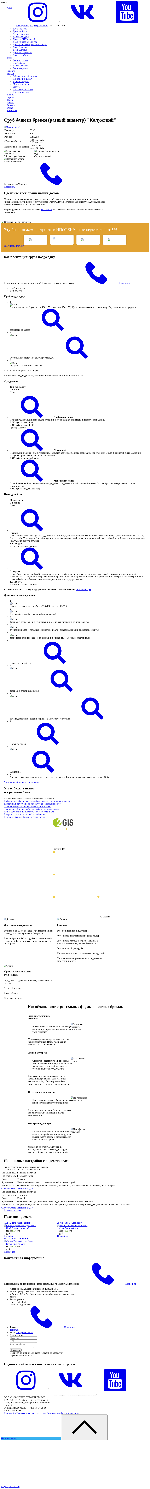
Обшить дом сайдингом (25, 76)
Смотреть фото (8, 1188)
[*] (26, 1390)
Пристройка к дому (22, 79)
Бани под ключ (20, 60)
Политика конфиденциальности (63, 1413)
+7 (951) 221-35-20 (39, 25)
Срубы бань (19, 63)
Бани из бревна (20, 68)
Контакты (12, 110)
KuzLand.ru (46, 209)
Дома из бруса (20, 31)
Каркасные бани (21, 65)
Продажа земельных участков (31, 1413)
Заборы (16, 86)
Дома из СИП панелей (24, 39)
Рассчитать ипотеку (14, 246)
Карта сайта (10, 1413)
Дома (9, 7)
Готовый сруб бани (15, 1244)
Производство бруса (23, 89)
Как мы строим (11, 96)
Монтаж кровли (21, 84)
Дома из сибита (20, 55)
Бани (9, 57)
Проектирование (21, 92)
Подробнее (9, 1236)
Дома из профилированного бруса (30, 44)
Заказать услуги (11, 72)
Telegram (14, 1330)
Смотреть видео (25, 1188)
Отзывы (11, 105)
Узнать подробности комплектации (21, 782)
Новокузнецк (22, 25)
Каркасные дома (21, 36)
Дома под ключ (20, 28)
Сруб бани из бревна (69, 1228)
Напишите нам (9, 1438)
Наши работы (10, 101)
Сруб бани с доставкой (17, 1228)
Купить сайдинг (21, 81)
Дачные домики (21, 34)
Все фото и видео (12, 1210)
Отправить (15, 1350)
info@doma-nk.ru (24, 1332)
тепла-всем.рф (83, 589)
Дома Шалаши (20, 50)
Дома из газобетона (22, 52)
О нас (10, 108)
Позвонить (124, 283)
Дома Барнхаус (20, 47)
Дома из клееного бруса (25, 42)
